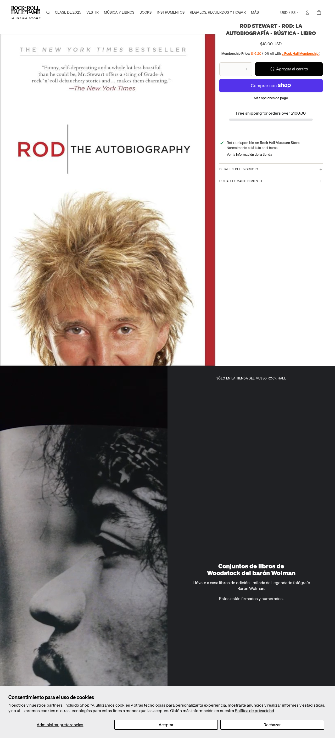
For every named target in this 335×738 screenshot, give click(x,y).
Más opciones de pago (271, 98)
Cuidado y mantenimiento (240, 181)
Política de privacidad (254, 710)
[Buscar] (48, 12)
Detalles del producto (238, 169)
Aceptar (166, 724)
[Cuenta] (307, 12)
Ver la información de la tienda (249, 154)
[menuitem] (254, 12)
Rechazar (272, 724)
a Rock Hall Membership (300, 53)
